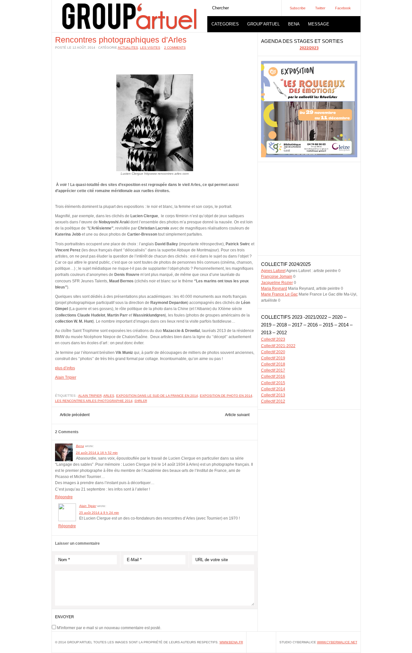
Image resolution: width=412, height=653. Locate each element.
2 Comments (175, 47)
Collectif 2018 (273, 364)
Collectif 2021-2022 (278, 346)
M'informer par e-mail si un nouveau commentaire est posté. (109, 628)
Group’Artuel (263, 24)
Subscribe (297, 8)
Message (318, 24)
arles (108, 395)
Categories (225, 24)
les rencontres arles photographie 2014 (94, 401)
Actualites (128, 47)
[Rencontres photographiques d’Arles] (154, 170)
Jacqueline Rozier (277, 282)
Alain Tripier (65, 377)
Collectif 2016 (273, 376)
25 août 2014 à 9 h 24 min (99, 512)
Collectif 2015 (273, 383)
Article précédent (74, 415)
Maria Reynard (274, 288)
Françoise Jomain (276, 276)
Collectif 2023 (273, 339)
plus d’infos (65, 368)
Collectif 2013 (273, 395)
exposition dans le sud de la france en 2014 (157, 395)
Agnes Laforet (273, 270)
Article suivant (237, 415)
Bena (294, 24)
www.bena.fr (231, 642)
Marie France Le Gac (279, 294)
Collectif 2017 (273, 370)
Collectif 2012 (273, 401)
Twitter (320, 8)
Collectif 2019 (273, 358)
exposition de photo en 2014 (226, 395)
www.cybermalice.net (337, 642)
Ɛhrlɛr (141, 401)
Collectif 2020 (273, 352)
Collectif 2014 (273, 389)
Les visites (150, 47)
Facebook (343, 8)
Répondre (64, 497)
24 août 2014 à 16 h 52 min (97, 452)
